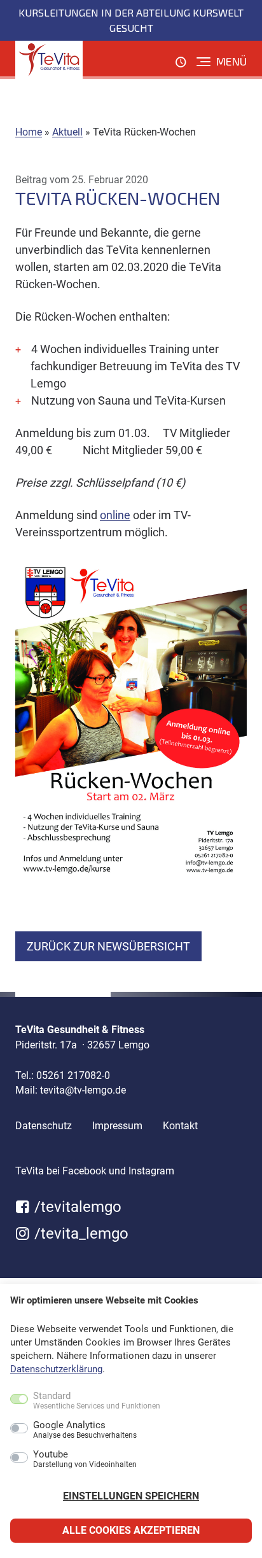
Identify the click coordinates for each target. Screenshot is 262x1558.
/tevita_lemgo (79, 1233)
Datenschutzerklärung (56, 1369)
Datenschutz (43, 1126)
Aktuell (67, 132)
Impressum (117, 1126)
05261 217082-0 (73, 1075)
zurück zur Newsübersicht (108, 946)
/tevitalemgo (76, 1207)
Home (28, 132)
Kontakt (180, 1126)
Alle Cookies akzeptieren (131, 1530)
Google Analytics (85, 1430)
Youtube (85, 1459)
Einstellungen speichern (131, 1496)
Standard (96, 1400)
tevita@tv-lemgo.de (83, 1090)
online (115, 515)
